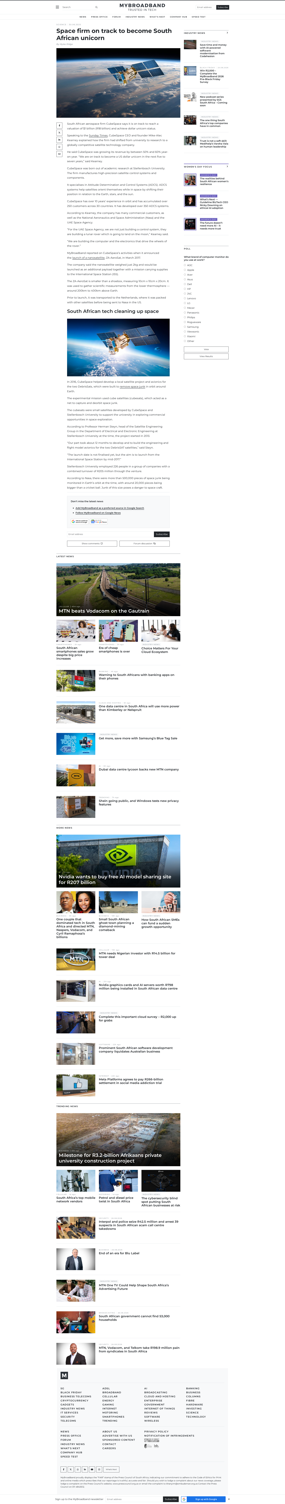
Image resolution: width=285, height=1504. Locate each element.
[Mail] (59, 154)
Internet (104, 1076)
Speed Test (198, 17)
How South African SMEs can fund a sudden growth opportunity (160, 923)
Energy (108, 1400)
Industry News (135, 17)
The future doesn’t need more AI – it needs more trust (211, 225)
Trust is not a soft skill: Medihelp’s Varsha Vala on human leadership (214, 143)
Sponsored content (118, 1439)
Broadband (111, 1392)
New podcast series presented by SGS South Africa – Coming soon (213, 101)
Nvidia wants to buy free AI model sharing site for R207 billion (115, 879)
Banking (103, 671)
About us (109, 1431)
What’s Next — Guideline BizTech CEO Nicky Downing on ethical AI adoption (214, 203)
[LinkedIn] (59, 140)
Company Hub (178, 17)
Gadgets (67, 1404)
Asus (190, 279)
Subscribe (223, 7)
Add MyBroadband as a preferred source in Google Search (110, 508)
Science (61, 24)
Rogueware (194, 322)
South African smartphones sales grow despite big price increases (75, 653)
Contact (109, 1444)
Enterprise (153, 1400)
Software (104, 1045)
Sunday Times (98, 135)
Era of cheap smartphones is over (114, 649)
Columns (193, 1396)
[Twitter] (59, 133)
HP (189, 289)
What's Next (157, 17)
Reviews (151, 1412)
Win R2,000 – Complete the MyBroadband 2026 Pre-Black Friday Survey (212, 76)
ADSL (106, 1388)
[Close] (229, 1499)
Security (104, 1218)
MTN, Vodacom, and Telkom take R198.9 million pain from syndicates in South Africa (139, 1349)
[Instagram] (99, 1469)
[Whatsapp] (78, 1469)
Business (61, 916)
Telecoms (68, 1420)
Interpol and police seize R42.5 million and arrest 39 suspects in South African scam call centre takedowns (138, 1225)
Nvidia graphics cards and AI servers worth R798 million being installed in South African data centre (138, 986)
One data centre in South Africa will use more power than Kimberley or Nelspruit (139, 708)
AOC (190, 265)
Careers (109, 1448)
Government (154, 1404)
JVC (189, 293)
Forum (116, 17)
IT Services (69, 1412)
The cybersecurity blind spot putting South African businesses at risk (160, 1201)
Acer (190, 274)
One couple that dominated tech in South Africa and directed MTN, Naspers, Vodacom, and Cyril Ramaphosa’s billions (75, 928)
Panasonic (193, 312)
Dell (189, 284)
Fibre (190, 1400)
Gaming (108, 1404)
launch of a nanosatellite (88, 257)
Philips (191, 317)
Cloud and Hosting (110, 703)
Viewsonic (193, 331)
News (83, 17)
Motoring (104, 1194)
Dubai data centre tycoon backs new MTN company (139, 769)
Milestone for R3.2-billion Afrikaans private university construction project (110, 1158)
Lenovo (191, 298)
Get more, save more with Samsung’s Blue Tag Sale (138, 738)
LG (188, 303)
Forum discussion (143, 543)
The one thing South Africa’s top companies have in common (214, 123)
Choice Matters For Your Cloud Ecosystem (159, 650)
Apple (190, 270)
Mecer (191, 308)
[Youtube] (92, 1469)
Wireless (151, 1420)
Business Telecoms (76, 1396)
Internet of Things (159, 1408)
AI (100, 766)
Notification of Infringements (169, 1435)
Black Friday (207, 68)
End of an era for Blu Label (119, 1253)
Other (190, 341)
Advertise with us (117, 1435)
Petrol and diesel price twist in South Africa (116, 1199)
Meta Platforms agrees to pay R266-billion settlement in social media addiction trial (131, 1081)
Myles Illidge (66, 44)
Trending (104, 797)
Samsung (193, 326)
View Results (206, 356)
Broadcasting (107, 1313)
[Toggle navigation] (57, 7)
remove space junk (132, 386)
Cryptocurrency (74, 1400)
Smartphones (64, 645)
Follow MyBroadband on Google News (98, 512)
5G (62, 1388)
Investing (194, 1408)
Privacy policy (156, 1431)
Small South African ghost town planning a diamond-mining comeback (116, 924)
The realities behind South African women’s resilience (214, 181)
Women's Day (208, 175)
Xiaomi (191, 336)
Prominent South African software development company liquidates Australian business (136, 1049)
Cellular (64, 607)
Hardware (194, 1404)
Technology (196, 1416)
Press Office (99, 17)
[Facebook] (63, 1469)
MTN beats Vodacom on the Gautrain (104, 611)
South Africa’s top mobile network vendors (75, 1199)
